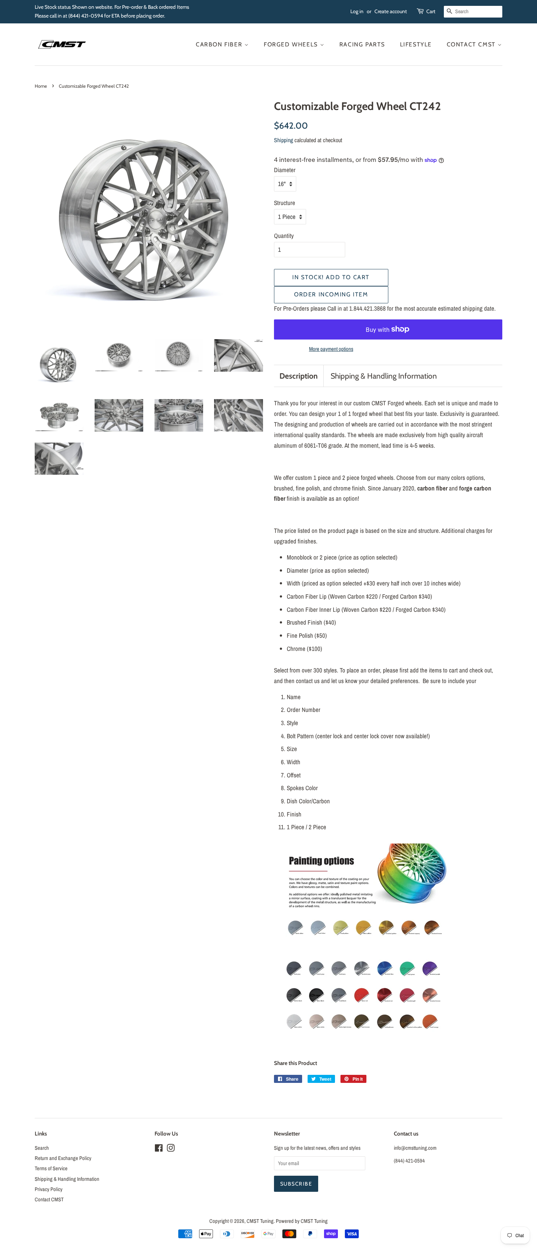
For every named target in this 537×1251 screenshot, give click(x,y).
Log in (356, 11)
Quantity (284, 235)
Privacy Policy (48, 1189)
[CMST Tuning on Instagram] (171, 1149)
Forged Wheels (292, 44)
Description (298, 375)
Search (42, 1148)
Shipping (283, 140)
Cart (430, 11)
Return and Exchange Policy (63, 1158)
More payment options (331, 349)
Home (41, 86)
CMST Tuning (260, 1221)
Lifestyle (416, 44)
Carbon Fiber (220, 44)
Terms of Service (51, 1168)
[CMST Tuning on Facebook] (159, 1149)
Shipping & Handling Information (384, 375)
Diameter (285, 170)
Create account (390, 11)
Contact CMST (472, 44)
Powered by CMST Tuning (302, 1221)
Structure (284, 202)
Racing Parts (362, 44)
